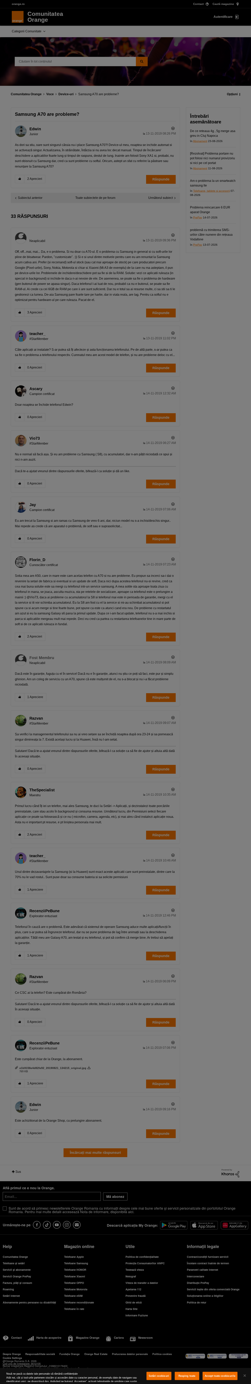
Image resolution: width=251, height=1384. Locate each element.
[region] (125, 1376)
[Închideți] (244, 1375)
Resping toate (187, 1375)
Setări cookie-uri (159, 1375)
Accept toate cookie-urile (220, 1375)
